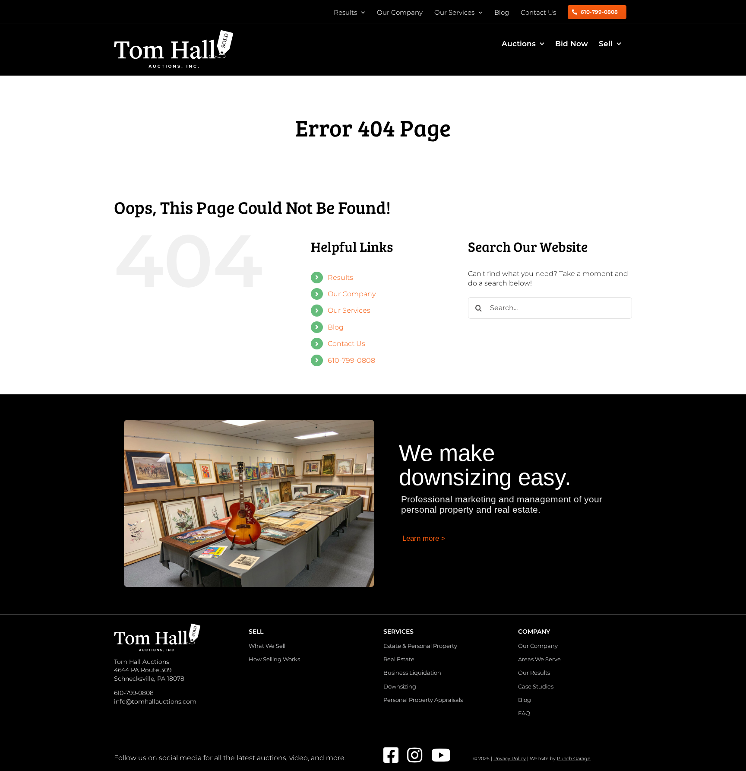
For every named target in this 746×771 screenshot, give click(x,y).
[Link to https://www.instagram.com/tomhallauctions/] (413, 755)
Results (340, 277)
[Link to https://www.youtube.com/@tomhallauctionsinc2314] (437, 755)
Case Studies (535, 686)
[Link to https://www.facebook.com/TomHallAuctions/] (389, 755)
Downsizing (399, 686)
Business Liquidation (412, 672)
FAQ (524, 713)
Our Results (534, 672)
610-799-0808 (351, 360)
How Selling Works (274, 659)
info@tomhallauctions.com (155, 701)
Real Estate (398, 659)
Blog (336, 327)
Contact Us (346, 343)
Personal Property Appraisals (423, 699)
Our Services (349, 310)
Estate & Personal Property (420, 645)
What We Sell (267, 645)
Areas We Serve (539, 659)
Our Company (352, 294)
